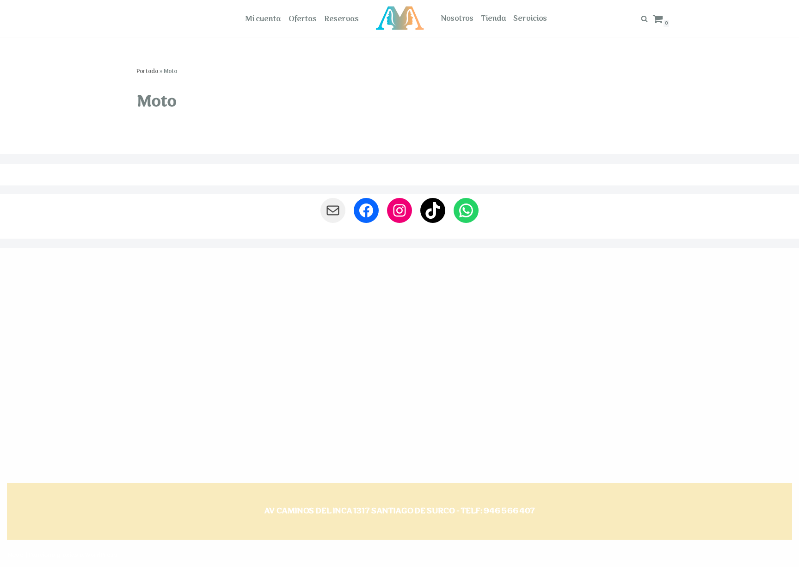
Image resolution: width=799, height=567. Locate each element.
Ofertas (302, 19)
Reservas (341, 19)
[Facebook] (366, 210)
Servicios (530, 18)
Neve (15, 555)
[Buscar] (644, 18)
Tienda (493, 18)
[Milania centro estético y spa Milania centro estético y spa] (400, 18)
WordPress (101, 555)
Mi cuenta (263, 19)
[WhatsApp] (466, 210)
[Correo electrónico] (332, 210)
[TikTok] (432, 210)
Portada (147, 71)
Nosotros (457, 18)
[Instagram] (399, 210)
